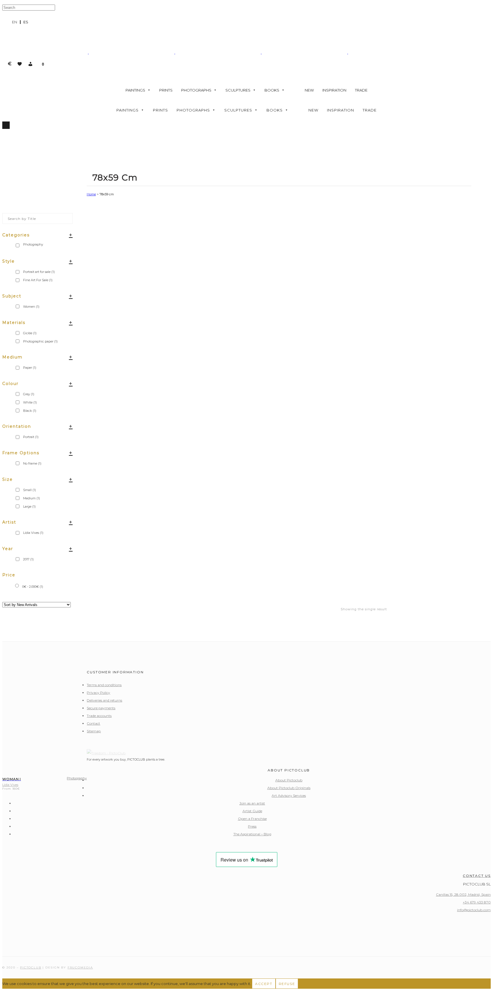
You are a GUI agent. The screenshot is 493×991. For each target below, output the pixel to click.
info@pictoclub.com (474, 910)
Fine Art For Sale (37, 280)
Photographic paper (40, 341)
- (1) (32, 587)
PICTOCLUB (30, 967)
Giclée (30, 333)
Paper (29, 368)
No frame (32, 463)
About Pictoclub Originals (288, 788)
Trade (361, 90)
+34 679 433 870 (477, 902)
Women (31, 307)
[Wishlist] (19, 64)
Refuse (287, 984)
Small (29, 490)
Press (252, 826)
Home (91, 194)
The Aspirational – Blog (252, 834)
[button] (30, 64)
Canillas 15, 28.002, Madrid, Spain (463, 894)
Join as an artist (252, 803)
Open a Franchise (252, 818)
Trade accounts (99, 716)
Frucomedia (80, 967)
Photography (77, 778)
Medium (31, 498)
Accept (263, 984)
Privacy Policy (98, 692)
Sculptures (237, 90)
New (309, 90)
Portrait (31, 437)
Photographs (196, 90)
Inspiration (334, 90)
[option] (26, 22)
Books (271, 90)
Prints (166, 90)
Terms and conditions (104, 685)
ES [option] (25, 22)
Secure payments (101, 708)
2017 (28, 559)
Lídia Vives (33, 533)
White (30, 402)
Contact (93, 723)
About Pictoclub (288, 780)
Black (29, 411)
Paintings (135, 90)
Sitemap (94, 731)
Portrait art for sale (39, 272)
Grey (28, 394)
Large (29, 506)
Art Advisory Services (289, 795)
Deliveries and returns (104, 700)
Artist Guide (252, 811)
